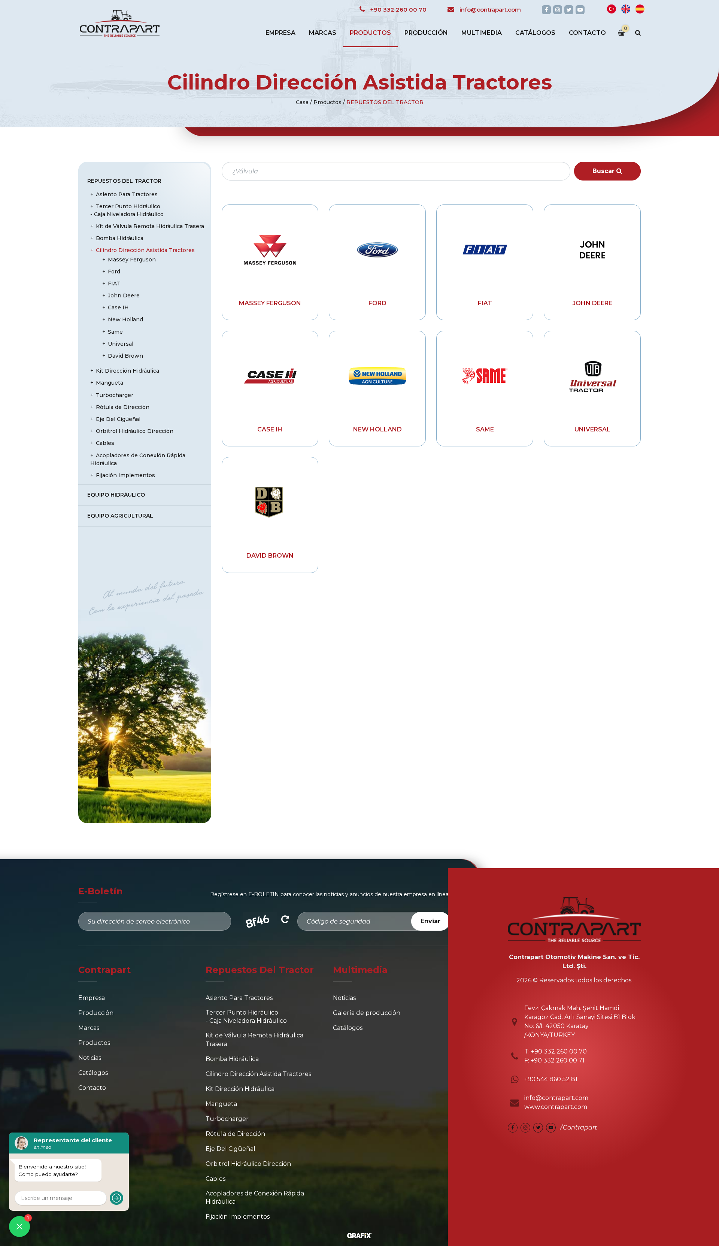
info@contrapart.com (556, 1097)
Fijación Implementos (125, 475)
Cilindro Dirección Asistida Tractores (145, 250)
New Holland (377, 429)
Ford (377, 303)
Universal (592, 429)
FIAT (485, 303)
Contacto (587, 32)
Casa (302, 102)
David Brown (270, 555)
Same (485, 429)
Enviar (430, 921)
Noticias (89, 1057)
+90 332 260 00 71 (558, 1060)
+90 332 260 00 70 (558, 1051)
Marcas (322, 32)
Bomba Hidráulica (119, 238)
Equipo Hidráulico (116, 494)
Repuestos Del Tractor (385, 102)
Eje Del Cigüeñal (118, 419)
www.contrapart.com (555, 1106)
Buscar (604, 171)
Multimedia (481, 32)
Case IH (269, 429)
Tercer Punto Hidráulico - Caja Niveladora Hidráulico (127, 210)
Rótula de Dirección (122, 407)
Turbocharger (114, 395)
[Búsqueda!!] (638, 33)
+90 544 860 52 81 (550, 1079)
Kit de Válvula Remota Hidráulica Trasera (150, 226)
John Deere (592, 303)
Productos (370, 32)
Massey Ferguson (270, 303)
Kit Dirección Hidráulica (127, 370)
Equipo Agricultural (120, 515)
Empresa (280, 32)
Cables (105, 443)
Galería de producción (366, 1012)
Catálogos (535, 32)
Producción (426, 32)
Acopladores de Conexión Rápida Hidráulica (137, 459)
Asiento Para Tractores (127, 194)
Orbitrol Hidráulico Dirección (134, 431)
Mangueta (109, 382)
